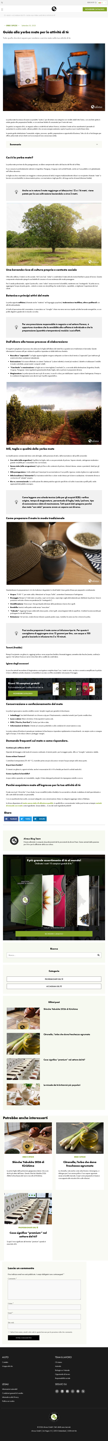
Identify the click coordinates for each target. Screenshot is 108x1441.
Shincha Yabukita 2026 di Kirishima (61, 1009)
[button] (102, 2)
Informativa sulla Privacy (10, 1397)
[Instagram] (57, 1391)
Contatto (5, 1362)
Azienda (58, 1366)
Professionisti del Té (28, 1227)
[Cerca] (98, 955)
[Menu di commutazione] (2, 9)
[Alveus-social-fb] (67, 1391)
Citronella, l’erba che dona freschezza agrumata (67, 1034)
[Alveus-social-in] (62, 1391)
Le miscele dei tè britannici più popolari (62, 1085)
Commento (12, 1278)
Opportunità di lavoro (62, 1374)
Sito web (11, 1322)
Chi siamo (58, 1362)
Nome (11, 1303)
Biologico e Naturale (62, 1370)
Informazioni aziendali (9, 1389)
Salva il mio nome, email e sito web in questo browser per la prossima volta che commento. (41, 1332)
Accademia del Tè (18, 15)
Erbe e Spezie (11, 25)
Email (10, 1313)
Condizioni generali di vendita (12, 1393)
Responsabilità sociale (62, 1378)
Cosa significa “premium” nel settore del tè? (64, 1059)
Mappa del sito (7, 1366)
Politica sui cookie (8, 1401)
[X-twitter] (83, 1391)
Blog (9, 15)
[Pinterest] (78, 1391)
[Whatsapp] (73, 1391)
